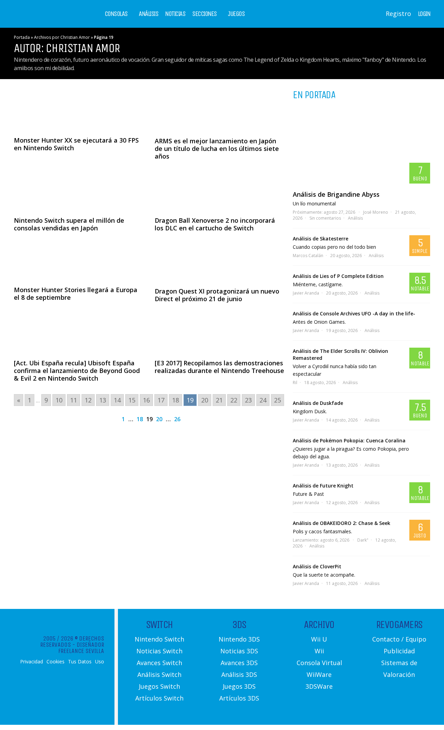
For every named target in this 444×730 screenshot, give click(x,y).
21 (219, 400)
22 (233, 400)
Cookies (55, 661)
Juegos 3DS (239, 686)
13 (102, 400)
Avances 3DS (239, 663)
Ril (295, 382)
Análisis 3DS (239, 674)
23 (248, 400)
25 (277, 400)
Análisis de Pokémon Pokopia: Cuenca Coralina (349, 440)
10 (59, 400)
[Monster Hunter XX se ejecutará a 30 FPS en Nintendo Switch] (79, 109)
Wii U (319, 639)
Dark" (362, 540)
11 (73, 400)
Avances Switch (159, 663)
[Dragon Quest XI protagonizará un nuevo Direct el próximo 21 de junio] (219, 260)
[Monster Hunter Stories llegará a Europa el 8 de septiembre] (79, 259)
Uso (99, 661)
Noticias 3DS (239, 651)
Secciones (204, 13)
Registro (398, 13)
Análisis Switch (159, 674)
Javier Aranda (306, 293)
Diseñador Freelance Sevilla (81, 648)
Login (424, 13)
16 (146, 400)
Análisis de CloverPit (317, 566)
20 (204, 400)
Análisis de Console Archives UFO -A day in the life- (354, 313)
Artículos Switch (159, 698)
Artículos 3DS (239, 698)
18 (175, 400)
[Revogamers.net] (44, 19)
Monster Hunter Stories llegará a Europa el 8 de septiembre (75, 294)
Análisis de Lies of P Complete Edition (338, 276)
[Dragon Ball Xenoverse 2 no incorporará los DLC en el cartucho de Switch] (219, 189)
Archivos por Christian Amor (62, 37)
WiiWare (319, 674)
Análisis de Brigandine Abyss (336, 194)
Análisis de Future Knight (323, 485)
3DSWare (319, 686)
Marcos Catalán (308, 255)
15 (131, 400)
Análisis (148, 13)
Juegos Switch (159, 686)
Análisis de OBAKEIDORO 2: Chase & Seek (341, 523)
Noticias (175, 13)
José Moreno (375, 212)
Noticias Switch (159, 651)
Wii (319, 651)
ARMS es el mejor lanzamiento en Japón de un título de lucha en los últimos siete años (217, 148)
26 (177, 419)
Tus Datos (80, 661)
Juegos (236, 13)
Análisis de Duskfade (318, 403)
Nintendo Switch (159, 639)
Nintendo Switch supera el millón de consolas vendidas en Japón (69, 224)
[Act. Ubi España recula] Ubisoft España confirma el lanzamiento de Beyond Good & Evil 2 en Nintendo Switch (77, 370)
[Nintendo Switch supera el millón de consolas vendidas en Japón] (79, 189)
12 (88, 400)
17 (160, 400)
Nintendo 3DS (239, 639)
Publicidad (399, 651)
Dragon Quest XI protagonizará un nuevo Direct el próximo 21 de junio (217, 295)
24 (262, 400)
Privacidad (31, 661)
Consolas (116, 13)
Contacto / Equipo (399, 639)
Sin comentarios (325, 218)
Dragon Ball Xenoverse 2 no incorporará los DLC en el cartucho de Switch (215, 224)
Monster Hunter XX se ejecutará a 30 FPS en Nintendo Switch (76, 144)
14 (117, 400)
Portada (22, 37)
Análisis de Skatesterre (320, 238)
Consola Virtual (319, 663)
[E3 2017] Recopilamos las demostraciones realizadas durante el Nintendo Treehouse (219, 367)
